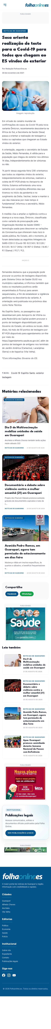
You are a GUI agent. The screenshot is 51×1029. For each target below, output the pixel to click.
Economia (6, 929)
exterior (40, 373)
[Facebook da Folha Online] (3, 975)
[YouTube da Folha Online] (14, 975)
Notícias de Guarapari (15, 31)
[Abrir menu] (5, 5)
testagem (6, 377)
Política (5, 925)
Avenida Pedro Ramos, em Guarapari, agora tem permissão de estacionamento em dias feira (35, 718)
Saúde (5, 933)
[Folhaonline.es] (37, 5)
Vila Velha (6, 912)
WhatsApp (27, 594)
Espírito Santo (28, 373)
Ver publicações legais (21, 833)
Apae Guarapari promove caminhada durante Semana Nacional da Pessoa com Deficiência (34, 746)
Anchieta (6, 908)
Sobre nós (6, 950)
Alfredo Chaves (8, 904)
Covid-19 (15, 373)
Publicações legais (10, 961)
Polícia (5, 936)
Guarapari (6, 901)
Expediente (7, 954)
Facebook (11, 594)
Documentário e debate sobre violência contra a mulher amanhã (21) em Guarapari (25, 489)
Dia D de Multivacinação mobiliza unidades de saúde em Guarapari (23, 431)
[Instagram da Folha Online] (8, 975)
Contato (5, 957)
